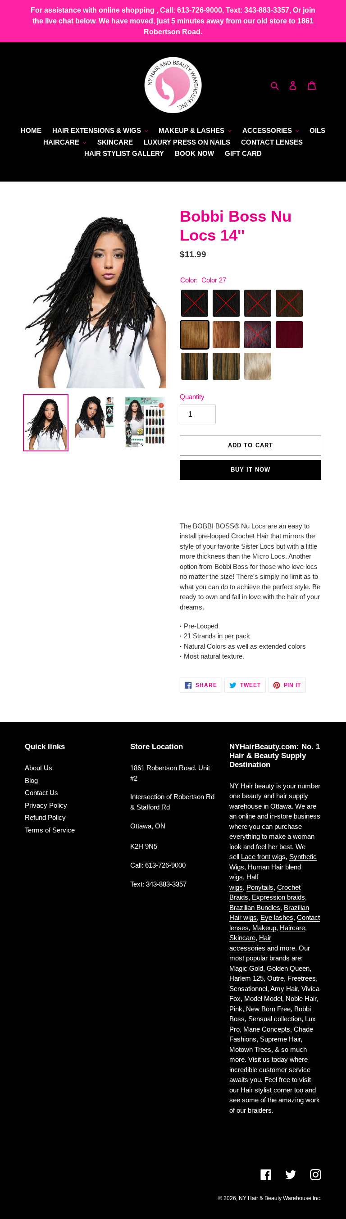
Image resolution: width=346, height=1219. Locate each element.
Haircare (292, 928)
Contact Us (41, 792)
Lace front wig (261, 856)
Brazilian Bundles (254, 907)
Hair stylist (256, 1090)
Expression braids (278, 897)
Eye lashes (276, 917)
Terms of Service (50, 830)
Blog (31, 780)
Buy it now (250, 469)
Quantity (192, 396)
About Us (38, 768)
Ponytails (259, 887)
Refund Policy (45, 817)
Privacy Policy (46, 805)
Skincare (242, 938)
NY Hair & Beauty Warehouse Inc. (280, 1198)
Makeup (264, 928)
